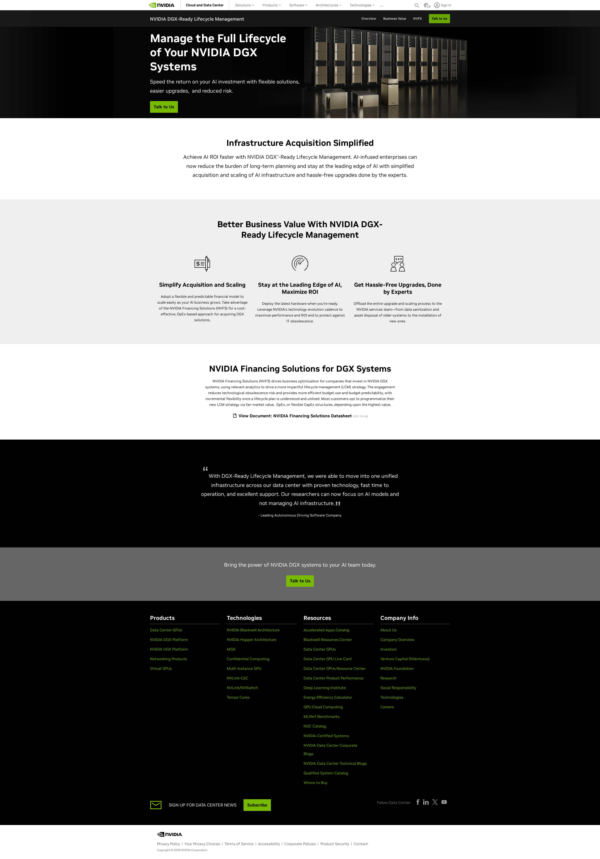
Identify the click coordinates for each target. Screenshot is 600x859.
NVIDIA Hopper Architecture (251, 639)
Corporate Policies (300, 843)
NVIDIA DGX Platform (169, 639)
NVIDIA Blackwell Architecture (253, 630)
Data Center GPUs (166, 630)
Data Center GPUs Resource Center (335, 668)
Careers (387, 707)
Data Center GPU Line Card (328, 658)
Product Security (334, 843)
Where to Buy (315, 782)
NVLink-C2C (237, 678)
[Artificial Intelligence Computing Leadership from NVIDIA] (162, 5)
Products (270, 5)
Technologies (361, 5)
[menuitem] (204, 5)
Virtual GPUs (161, 668)
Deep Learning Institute (325, 687)
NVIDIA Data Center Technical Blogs (335, 763)
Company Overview (397, 639)
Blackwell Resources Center (328, 639)
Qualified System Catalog (326, 773)
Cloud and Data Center (205, 5)
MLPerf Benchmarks (322, 716)
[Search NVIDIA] (417, 4)
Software (297, 5)
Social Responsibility (398, 687)
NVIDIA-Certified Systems (326, 735)
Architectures (327, 5)
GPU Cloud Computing (323, 707)
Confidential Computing (248, 658)
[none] (417, 5)
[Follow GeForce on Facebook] (418, 802)
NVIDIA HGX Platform (169, 649)
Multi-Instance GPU (244, 668)
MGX (231, 649)
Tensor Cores (238, 697)
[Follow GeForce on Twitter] (435, 802)
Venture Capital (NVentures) (405, 658)
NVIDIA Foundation (397, 668)
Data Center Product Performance (334, 678)
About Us (388, 630)
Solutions (243, 5)
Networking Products (168, 658)
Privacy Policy (168, 843)
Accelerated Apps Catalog (326, 630)
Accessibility (269, 843)
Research (388, 678)
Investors (388, 649)
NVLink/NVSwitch (242, 687)
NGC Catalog (315, 726)
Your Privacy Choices (202, 843)
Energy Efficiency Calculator (328, 697)
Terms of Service (239, 843)
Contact (361, 843)
